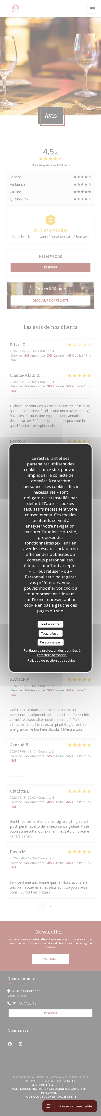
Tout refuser (50, 633)
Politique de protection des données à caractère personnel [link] (52, 652)
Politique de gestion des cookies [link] (51, 660)
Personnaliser (50, 642)
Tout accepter (50, 624)
